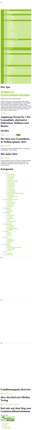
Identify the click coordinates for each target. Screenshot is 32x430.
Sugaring (9, 71)
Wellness (6, 75)
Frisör (8, 73)
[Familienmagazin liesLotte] (6, 393)
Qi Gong (9, 59)
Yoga (8, 64)
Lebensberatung (11, 42)
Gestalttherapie (11, 186)
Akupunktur (10, 55)
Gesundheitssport (8, 48)
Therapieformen (8, 20)
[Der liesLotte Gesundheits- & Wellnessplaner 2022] (5, 145)
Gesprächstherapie (12, 192)
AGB (5, 425)
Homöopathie (10, 17)
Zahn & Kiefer (11, 13)
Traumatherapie (11, 36)
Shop (5, 251)
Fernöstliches (7, 54)
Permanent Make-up (12, 70)
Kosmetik (9, 67)
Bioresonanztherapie (12, 19)
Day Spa (9, 78)
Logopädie (10, 22)
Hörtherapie (10, 187)
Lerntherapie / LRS (12, 35)
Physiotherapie (11, 24)
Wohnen (9, 250)
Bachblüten (10, 230)
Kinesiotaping (10, 195)
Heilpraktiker (10, 16)
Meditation (10, 52)
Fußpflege (9, 74)
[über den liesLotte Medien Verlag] (10, 404)
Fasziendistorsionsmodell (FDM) (15, 193)
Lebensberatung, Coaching (11, 39)
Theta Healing (11, 46)
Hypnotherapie (11, 32)
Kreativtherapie (11, 33)
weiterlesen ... (4, 113)
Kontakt (6, 423)
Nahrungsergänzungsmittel (14, 11)
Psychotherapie (11, 26)
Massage (9, 83)
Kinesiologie (10, 27)
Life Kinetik (10, 45)
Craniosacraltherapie (12, 29)
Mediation (9, 206)
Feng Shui (10, 58)
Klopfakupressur (11, 221)
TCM (8, 62)
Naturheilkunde (8, 14)
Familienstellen (11, 43)
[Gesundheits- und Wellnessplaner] (16, 6)
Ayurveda (9, 57)
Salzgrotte (9, 81)
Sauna (8, 80)
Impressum (7, 426)
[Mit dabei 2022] (5, 158)
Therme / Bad (10, 77)
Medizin (9, 246)
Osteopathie (10, 23)
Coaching (9, 40)
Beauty (6, 65)
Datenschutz (7, 428)
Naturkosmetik (11, 68)
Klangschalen (10, 215)
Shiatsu (9, 61)
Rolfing (9, 30)
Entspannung (7, 49)
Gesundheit (7, 10)
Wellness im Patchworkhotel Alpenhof (15, 93)
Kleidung (9, 253)
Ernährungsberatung (12, 38)
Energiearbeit (10, 177)
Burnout (9, 51)
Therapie (6, 173)
